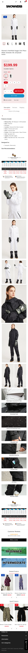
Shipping (21, 107)
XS (5, 82)
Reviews (14, 107)
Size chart (16, 100)
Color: (7, 72)
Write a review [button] (14, 540)
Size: (5, 79)
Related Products (14, 571)
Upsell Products (14, 601)
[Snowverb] (14, 7)
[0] (25, 2)
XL (5, 85)
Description (7, 107)
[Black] (11, 76)
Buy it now (14, 95)
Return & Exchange (14, 111)
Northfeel (3, 54)
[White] (6, 76)
